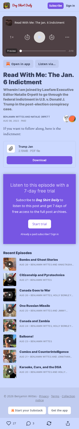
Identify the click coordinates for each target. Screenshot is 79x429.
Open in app (20, 64)
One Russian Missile (34, 306)
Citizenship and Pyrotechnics (42, 275)
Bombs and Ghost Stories (38, 260)
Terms (55, 396)
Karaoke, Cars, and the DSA (40, 367)
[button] (12, 37)
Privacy (44, 396)
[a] (9, 264)
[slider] (43, 51)
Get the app (59, 410)
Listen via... (47, 64)
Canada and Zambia (34, 321)
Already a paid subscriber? (40, 234)
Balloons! (26, 336)
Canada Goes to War (34, 290)
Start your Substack (29, 410)
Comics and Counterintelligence (44, 352)
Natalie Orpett (40, 116)
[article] (39, 264)
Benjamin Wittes (14, 116)
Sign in (70, 5)
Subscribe (55, 5)
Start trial (39, 224)
